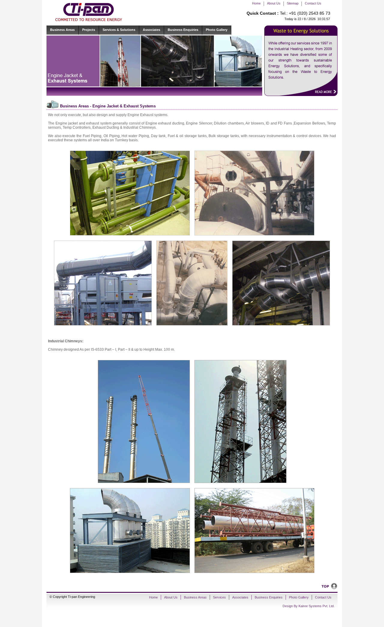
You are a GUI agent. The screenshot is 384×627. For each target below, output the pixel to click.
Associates (151, 30)
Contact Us (313, 3)
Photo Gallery (216, 30)
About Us (273, 3)
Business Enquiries (183, 30)
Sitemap (292, 3)
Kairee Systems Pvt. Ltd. (316, 606)
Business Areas (62, 30)
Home (256, 3)
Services (219, 597)
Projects (88, 30)
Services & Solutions (119, 30)
